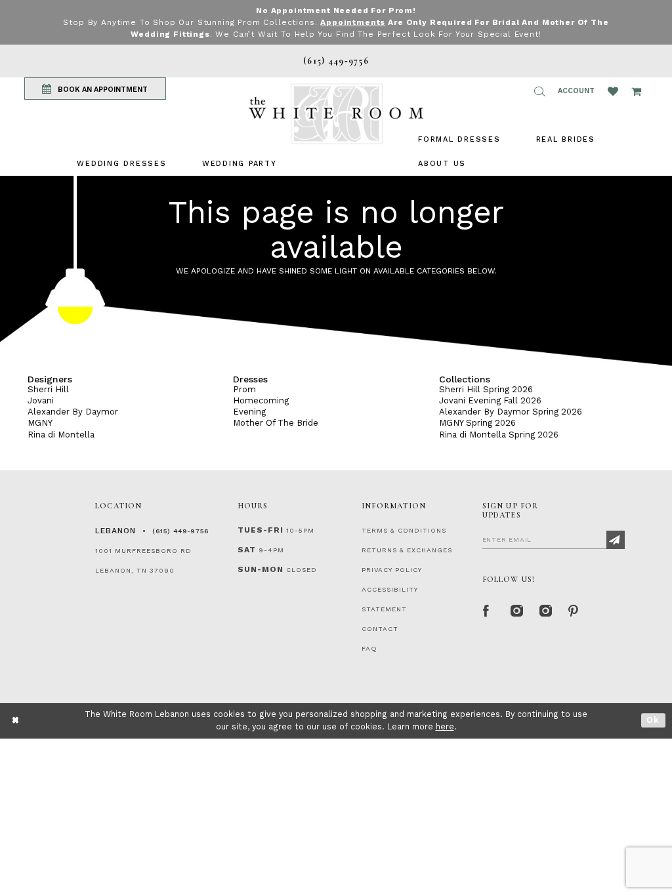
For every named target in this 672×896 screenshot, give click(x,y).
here (445, 726)
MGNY (40, 423)
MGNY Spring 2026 (477, 423)
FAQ (369, 648)
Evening (249, 412)
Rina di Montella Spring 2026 (498, 434)
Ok (653, 720)
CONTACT (380, 628)
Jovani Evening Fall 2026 (490, 400)
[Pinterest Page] (572, 609)
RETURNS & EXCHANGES (407, 550)
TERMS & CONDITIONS (404, 530)
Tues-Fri (261, 530)
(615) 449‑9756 (180, 531)
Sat (247, 549)
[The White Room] (336, 113)
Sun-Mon (261, 569)
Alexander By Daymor (73, 412)
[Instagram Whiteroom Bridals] (544, 609)
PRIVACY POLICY (392, 569)
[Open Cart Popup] (636, 91)
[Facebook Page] (486, 609)
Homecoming (261, 400)
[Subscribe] (615, 540)
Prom (244, 389)
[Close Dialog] (16, 720)
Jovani (41, 400)
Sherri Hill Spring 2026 (486, 389)
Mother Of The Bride (275, 423)
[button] (539, 91)
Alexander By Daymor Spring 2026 (510, 412)
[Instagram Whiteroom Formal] (515, 609)
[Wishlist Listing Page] (613, 91)
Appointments (352, 22)
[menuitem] (121, 164)
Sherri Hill (48, 389)
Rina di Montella (61, 434)
